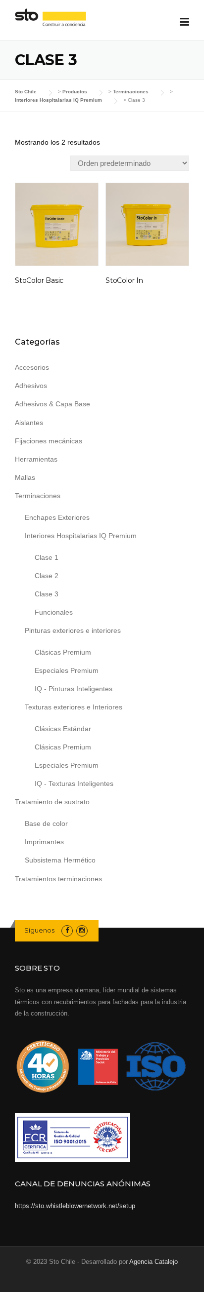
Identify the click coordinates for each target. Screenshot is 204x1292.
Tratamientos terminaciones (58, 879)
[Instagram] (82, 930)
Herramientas (36, 459)
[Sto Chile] (50, 18)
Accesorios (32, 367)
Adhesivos (31, 386)
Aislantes (29, 423)
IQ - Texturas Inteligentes (74, 783)
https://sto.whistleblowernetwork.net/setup (75, 1206)
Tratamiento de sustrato (52, 802)
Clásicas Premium (63, 652)
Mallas (25, 477)
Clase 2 (46, 576)
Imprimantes (44, 842)
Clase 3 (46, 594)
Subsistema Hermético (60, 860)
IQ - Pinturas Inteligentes (73, 689)
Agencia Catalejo (153, 1261)
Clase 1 (46, 557)
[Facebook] (67, 930)
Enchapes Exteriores (57, 517)
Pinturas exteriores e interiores (73, 630)
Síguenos (39, 930)
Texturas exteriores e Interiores (73, 707)
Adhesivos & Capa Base (52, 404)
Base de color (46, 823)
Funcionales (54, 612)
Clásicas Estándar (63, 729)
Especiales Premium (67, 670)
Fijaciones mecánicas (48, 441)
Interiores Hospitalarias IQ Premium (81, 536)
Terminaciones (37, 496)
